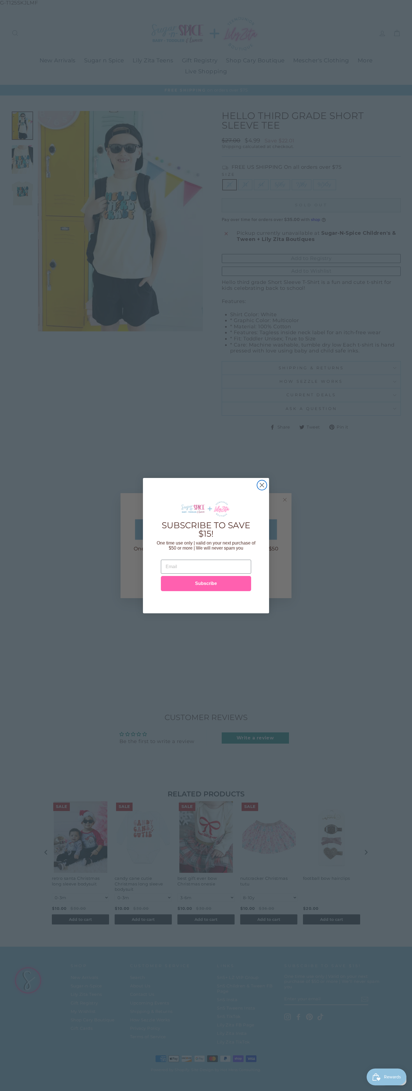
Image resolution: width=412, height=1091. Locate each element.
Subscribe (206, 583)
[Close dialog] (262, 485)
